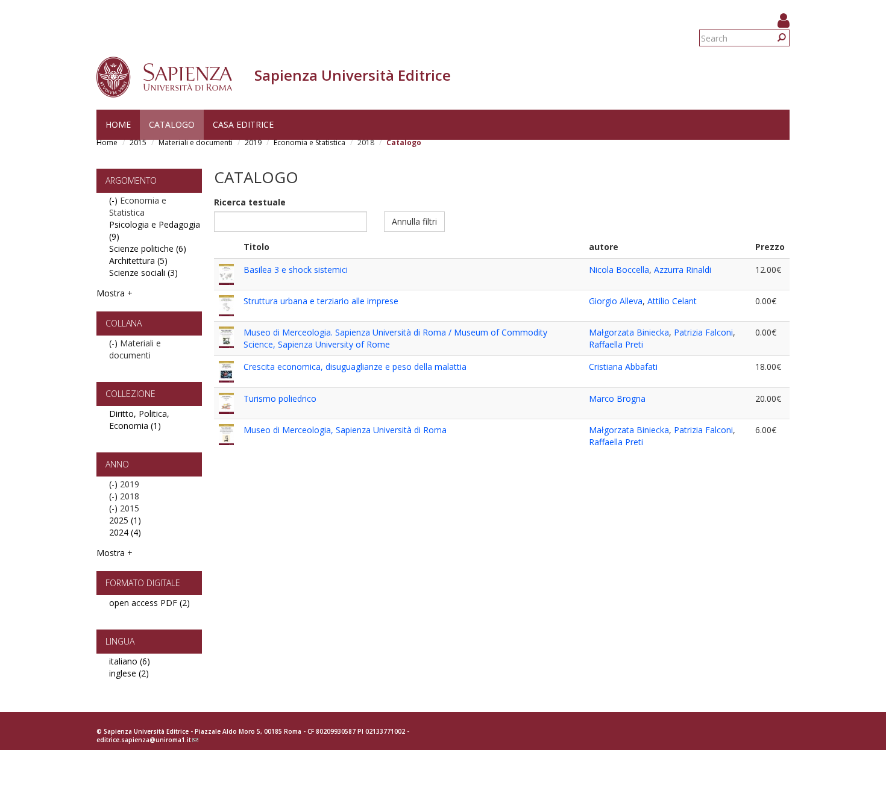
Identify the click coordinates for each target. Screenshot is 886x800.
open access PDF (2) (149, 602)
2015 (138, 142)
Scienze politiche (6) (147, 248)
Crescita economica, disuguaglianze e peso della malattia (355, 366)
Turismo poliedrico (279, 398)
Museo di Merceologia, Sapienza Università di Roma (345, 430)
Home (118, 124)
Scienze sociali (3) (143, 272)
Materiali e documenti (196, 142)
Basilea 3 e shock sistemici (295, 269)
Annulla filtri (414, 221)
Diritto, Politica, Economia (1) (139, 419)
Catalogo (172, 124)
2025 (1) (125, 520)
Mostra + (114, 293)
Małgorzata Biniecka (629, 332)
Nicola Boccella (619, 269)
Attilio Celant (672, 301)
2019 (253, 142)
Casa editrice (243, 124)
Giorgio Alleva (616, 301)
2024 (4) (125, 532)
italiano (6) (129, 661)
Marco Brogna (617, 398)
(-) (114, 200)
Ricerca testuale (250, 202)
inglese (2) (129, 673)
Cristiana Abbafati (623, 366)
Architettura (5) (138, 260)
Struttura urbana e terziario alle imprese (320, 301)
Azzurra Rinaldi (682, 269)
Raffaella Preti (616, 344)
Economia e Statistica (309, 142)
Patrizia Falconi (703, 332)
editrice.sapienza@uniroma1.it (147, 740)
